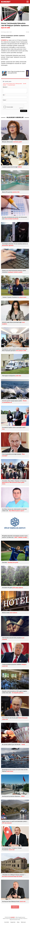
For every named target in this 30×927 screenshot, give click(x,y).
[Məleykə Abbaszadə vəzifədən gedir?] (15, 130)
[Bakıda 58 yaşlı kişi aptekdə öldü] (15, 180)
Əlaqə (18, 922)
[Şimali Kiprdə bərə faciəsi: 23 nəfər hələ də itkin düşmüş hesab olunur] (15, 758)
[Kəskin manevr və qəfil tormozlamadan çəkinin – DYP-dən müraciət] (15, 810)
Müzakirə (5, 87)
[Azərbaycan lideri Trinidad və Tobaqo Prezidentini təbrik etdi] (15, 836)
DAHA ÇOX (15, 906)
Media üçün (23, 922)
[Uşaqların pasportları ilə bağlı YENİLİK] (15, 155)
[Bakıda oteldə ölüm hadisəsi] (15, 601)
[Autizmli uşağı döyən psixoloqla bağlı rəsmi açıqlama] (15, 311)
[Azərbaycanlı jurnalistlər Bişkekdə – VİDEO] (15, 784)
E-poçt (4, 100)
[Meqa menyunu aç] (27, 1)
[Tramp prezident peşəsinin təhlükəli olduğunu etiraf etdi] (15, 653)
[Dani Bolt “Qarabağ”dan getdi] (15, 551)
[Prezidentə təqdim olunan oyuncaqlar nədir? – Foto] (15, 416)
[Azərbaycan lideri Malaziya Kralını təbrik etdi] (15, 890)
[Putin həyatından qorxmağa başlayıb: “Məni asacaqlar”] (15, 442)
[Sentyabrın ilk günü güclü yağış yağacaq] (15, 576)
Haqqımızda (12, 922)
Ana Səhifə (6, 922)
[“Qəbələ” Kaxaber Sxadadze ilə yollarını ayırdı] (15, 285)
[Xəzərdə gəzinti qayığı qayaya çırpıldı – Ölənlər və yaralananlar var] (15, 389)
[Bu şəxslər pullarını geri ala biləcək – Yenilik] (15, 733)
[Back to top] (26, 923)
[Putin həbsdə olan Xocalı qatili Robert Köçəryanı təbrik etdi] (15, 706)
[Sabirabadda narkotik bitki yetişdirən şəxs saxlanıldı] (15, 626)
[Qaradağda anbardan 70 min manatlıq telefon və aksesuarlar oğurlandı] (15, 232)
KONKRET (13, 917)
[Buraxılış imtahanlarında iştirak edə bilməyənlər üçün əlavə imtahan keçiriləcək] (15, 205)
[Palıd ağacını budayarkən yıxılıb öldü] (15, 364)
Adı (3, 94)
